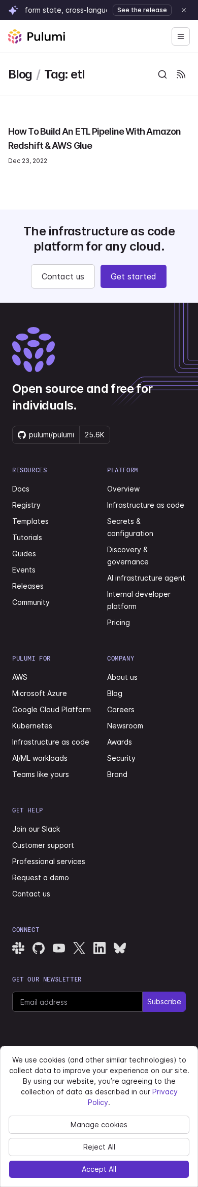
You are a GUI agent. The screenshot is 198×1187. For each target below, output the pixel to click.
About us (122, 677)
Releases (28, 586)
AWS (19, 677)
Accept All (99, 1169)
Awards (119, 742)
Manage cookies (99, 1124)
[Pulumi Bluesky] (120, 948)
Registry (26, 505)
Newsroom (125, 725)
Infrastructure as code (145, 505)
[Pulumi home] (36, 36)
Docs (20, 488)
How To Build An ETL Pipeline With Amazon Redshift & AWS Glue (94, 138)
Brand (117, 774)
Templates (30, 521)
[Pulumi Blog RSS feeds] (181, 74)
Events (24, 569)
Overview (123, 488)
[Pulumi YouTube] (59, 948)
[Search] (162, 74)
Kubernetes (32, 725)
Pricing (118, 622)
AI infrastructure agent (146, 578)
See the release (142, 10)
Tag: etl (64, 74)
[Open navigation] (181, 36)
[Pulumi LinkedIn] (99, 948)
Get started (133, 276)
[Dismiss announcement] (184, 10)
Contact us (63, 276)
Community (31, 602)
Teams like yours (40, 774)
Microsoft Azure (39, 693)
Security (121, 758)
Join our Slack (36, 829)
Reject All (99, 1146)
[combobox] (162, 74)
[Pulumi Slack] (18, 948)
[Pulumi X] (79, 948)
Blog (20, 74)
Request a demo (40, 877)
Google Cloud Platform (51, 709)
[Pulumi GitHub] (38, 948)
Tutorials (27, 537)
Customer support (43, 845)
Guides (24, 553)
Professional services (48, 861)
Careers (121, 709)
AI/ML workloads (40, 758)
